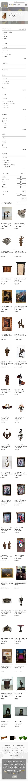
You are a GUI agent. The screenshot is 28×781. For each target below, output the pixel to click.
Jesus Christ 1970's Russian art (19, 528)
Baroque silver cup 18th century (20, 583)
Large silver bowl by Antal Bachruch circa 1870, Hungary (7, 611)
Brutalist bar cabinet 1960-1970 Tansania (6, 390)
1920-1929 (6, 107)
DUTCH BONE (7, 166)
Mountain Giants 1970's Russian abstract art (20, 500)
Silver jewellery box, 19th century (7, 639)
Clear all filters (22, 29)
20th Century (6, 83)
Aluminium (6, 121)
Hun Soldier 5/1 (18, 693)
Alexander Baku (7, 160)
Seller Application (10, 745)
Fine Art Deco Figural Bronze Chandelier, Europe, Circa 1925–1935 (7, 445)
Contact (7, 750)
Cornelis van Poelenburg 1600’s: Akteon (7, 583)
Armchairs (6, 50)
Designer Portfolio (17, 750)
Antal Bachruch (7, 162)
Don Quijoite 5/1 (19, 721)
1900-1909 (6, 105)
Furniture (6, 36)
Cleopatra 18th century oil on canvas (6, 307)
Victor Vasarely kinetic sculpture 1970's (20, 556)
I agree (14, 776)
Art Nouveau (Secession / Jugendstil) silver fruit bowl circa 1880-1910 (21, 639)
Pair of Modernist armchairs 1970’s (5, 418)
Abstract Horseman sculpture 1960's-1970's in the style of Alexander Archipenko (21, 335)
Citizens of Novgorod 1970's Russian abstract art (6, 500)
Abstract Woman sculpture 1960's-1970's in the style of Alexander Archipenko (21, 252)
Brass (5, 123)
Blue (5, 145)
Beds (5, 52)
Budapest (6, 70)
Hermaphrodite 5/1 (5, 721)
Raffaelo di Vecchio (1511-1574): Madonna (6, 335)
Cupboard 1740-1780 (6, 279)
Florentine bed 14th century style (19, 666)
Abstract (5, 85)
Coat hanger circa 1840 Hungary (20, 279)
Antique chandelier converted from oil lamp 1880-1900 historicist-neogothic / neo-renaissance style (21, 445)
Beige (5, 140)
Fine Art (5, 34)
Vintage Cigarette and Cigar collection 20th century (6, 666)
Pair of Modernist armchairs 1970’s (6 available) (19, 390)
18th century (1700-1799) (9, 103)
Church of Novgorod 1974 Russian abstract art (21, 473)
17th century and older (9, 101)
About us (23, 748)
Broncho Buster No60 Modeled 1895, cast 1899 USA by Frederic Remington (21, 362)
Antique (5, 88)
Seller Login (20, 745)
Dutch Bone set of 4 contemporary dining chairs (6, 224)
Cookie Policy (14, 755)
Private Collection (4, 226)
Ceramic (5, 127)
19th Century (6, 81)
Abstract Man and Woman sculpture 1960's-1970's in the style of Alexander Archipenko (7, 556)
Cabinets (5, 56)
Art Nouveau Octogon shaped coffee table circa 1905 (7, 694)
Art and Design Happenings (10, 748)
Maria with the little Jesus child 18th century (21, 307)
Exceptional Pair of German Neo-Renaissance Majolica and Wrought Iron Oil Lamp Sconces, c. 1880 (20, 418)
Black (5, 143)
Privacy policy (21, 753)
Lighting (5, 38)
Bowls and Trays (7, 54)
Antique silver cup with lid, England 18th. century (21, 611)
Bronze (5, 125)
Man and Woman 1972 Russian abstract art (6, 528)
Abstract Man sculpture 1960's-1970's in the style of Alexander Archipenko (7, 362)
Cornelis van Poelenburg (9, 164)
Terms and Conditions (9, 753)
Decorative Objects (8, 32)
